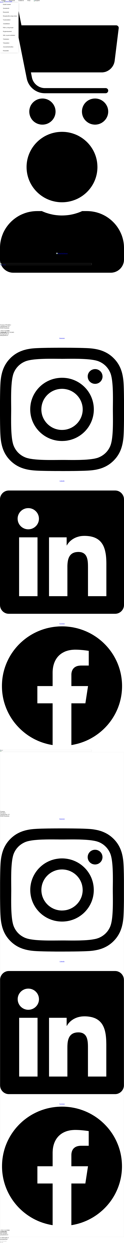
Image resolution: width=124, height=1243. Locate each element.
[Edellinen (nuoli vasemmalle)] (0, 1242)
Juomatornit (6, 8)
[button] (62, 251)
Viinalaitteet (6, 43)
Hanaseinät (6, 12)
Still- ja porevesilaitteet (9, 35)
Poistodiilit (6, 50)
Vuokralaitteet (6, 20)
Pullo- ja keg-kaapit (8, 27)
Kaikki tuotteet (7, 4)
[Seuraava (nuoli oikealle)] (2, 1242)
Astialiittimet (6, 23)
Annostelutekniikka (8, 47)
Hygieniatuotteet (7, 31)
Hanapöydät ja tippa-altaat (10, 16)
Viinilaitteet (6, 39)
